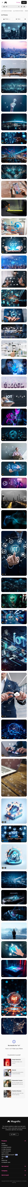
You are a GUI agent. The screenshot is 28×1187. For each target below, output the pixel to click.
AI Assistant (4, 1145)
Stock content (5, 1153)
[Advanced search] (25, 19)
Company (4, 1170)
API (2, 1158)
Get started (5, 1166)
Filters (19, 19)
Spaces (3, 1143)
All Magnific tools (6, 1162)
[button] (14, 1134)
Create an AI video (19, 10)
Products (4, 1141)
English (14, 1134)
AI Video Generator (6, 1149)
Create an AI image (7, 10)
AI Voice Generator (6, 1151)
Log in (24, 2)
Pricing (18, 2)
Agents (5, 1156)
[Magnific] (14, 1122)
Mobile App (4, 1160)
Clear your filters (17, 1048)
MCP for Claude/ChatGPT (9, 1154)
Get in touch (5, 1175)
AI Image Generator (6, 1147)
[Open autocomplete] (3, 6)
